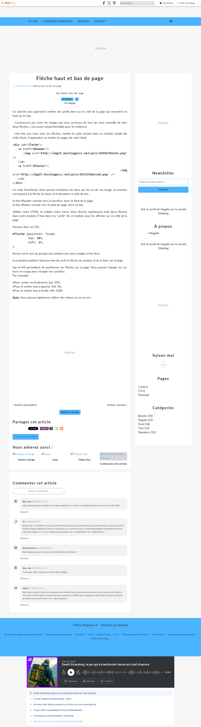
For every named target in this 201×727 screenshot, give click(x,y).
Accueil (33, 21)
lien (75, 93)
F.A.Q (141, 391)
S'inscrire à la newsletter (25, 437)
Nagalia (165, 209)
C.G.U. (117, 634)
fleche (64, 93)
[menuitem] (33, 21)
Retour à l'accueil (70, 412)
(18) (144, 424)
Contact (99, 21)
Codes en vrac (23, 85)
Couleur (143, 386)
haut (70, 93)
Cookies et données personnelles (180, 634)
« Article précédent (24, 405)
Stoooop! (143, 395)
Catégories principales (57, 21)
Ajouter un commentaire (38, 491)
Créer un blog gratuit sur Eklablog (58, 634)
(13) (143, 428)
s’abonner (72, 681)
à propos (109, 681)
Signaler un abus (104, 634)
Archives (83, 21)
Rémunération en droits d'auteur (135, 634)
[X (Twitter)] (109, 3)
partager (91, 681)
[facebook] (104, 3)
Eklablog (123, 625)
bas (58, 93)
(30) (145, 416)
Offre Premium (158, 634)
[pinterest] (114, 3)
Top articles (79, 634)
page (81, 93)
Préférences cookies (100, 639)
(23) (145, 420)
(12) (146, 432)
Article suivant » (117, 405)
